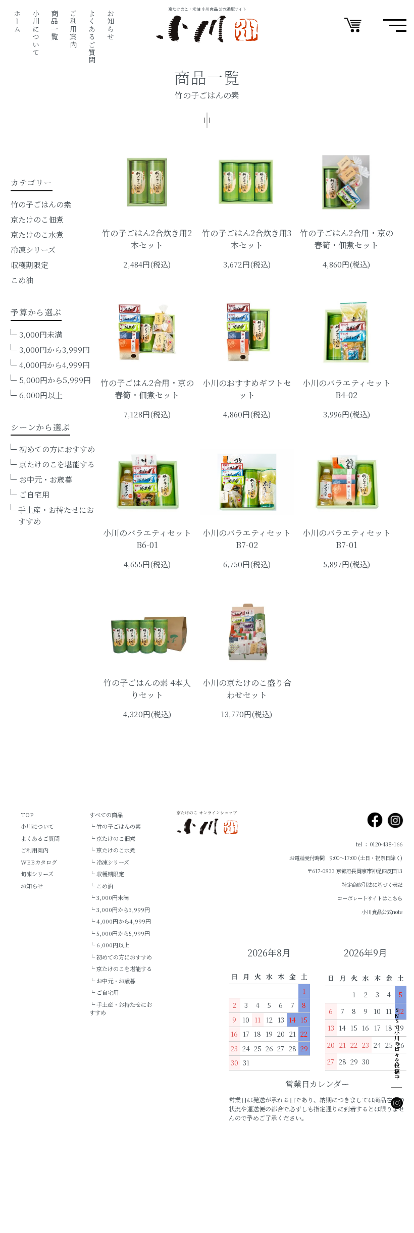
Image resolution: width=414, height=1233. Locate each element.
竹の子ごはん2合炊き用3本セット (246, 239)
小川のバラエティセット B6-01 (147, 539)
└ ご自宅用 (104, 992)
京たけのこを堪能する (57, 464)
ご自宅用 (34, 494)
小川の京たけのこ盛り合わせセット (246, 689)
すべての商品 (106, 815)
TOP (27, 815)
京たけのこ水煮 (37, 234)
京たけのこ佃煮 (37, 219)
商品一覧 (54, 25)
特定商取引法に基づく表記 (372, 884)
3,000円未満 (40, 334)
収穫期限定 (29, 264)
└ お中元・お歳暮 (112, 981)
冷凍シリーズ (33, 249)
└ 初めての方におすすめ (120, 957)
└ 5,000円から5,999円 (119, 933)
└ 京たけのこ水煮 (112, 850)
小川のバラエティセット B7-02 (246, 539)
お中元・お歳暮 (45, 479)
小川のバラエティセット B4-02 (346, 389)
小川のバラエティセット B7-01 (346, 539)
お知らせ (111, 25)
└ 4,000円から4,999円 (120, 921)
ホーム (17, 21)
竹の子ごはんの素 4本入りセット (147, 689)
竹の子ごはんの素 (41, 204)
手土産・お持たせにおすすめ (56, 515)
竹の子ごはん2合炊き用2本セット (147, 239)
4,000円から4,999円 (54, 364)
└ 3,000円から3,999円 (119, 909)
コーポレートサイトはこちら (369, 898)
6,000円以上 (41, 395)
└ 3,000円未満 (109, 897)
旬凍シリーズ (37, 874)
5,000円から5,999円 (55, 379)
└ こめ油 (101, 886)
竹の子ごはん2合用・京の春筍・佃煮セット (346, 239)
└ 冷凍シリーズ (109, 862)
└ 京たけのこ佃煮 (112, 838)
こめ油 (22, 280)
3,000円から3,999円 (54, 349)
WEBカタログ (39, 862)
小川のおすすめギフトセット (246, 389)
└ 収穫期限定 (106, 874)
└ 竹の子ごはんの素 (115, 826)
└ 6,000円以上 (109, 945)
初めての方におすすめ (57, 449)
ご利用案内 (73, 29)
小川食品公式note (381, 912)
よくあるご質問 (92, 37)
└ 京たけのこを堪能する (120, 968)
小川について (36, 33)
